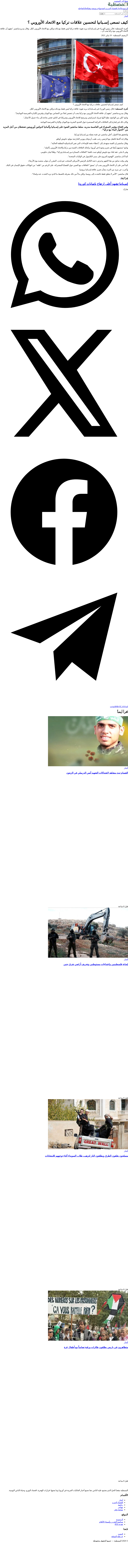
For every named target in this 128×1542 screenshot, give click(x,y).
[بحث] (127, 11)
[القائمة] (125, 11)
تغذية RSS (119, 1524)
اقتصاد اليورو (111, 8)
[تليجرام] (64, 704)
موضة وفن (92, 8)
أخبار (119, 8)
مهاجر (99, 8)
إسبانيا (125, 706)
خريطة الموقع (117, 1536)
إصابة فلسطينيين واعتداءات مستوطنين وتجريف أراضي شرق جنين (96, 964)
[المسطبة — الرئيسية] (118, 6)
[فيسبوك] (64, 575)
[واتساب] (64, 318)
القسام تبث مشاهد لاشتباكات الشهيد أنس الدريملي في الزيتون (97, 773)
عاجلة (80, 8)
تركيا (121, 706)
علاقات (116, 706)
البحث (120, 1534)
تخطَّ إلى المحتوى (121, 1)
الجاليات (85, 8)
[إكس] (64, 447)
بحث (101, 14)
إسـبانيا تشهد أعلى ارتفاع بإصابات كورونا (103, 183)
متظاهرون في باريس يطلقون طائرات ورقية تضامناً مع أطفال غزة (96, 1347)
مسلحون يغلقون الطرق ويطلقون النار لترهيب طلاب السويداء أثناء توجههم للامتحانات (86, 1155)
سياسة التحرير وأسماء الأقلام (111, 1522)
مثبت (112, 706)
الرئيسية (124, 8)
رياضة (104, 8)
